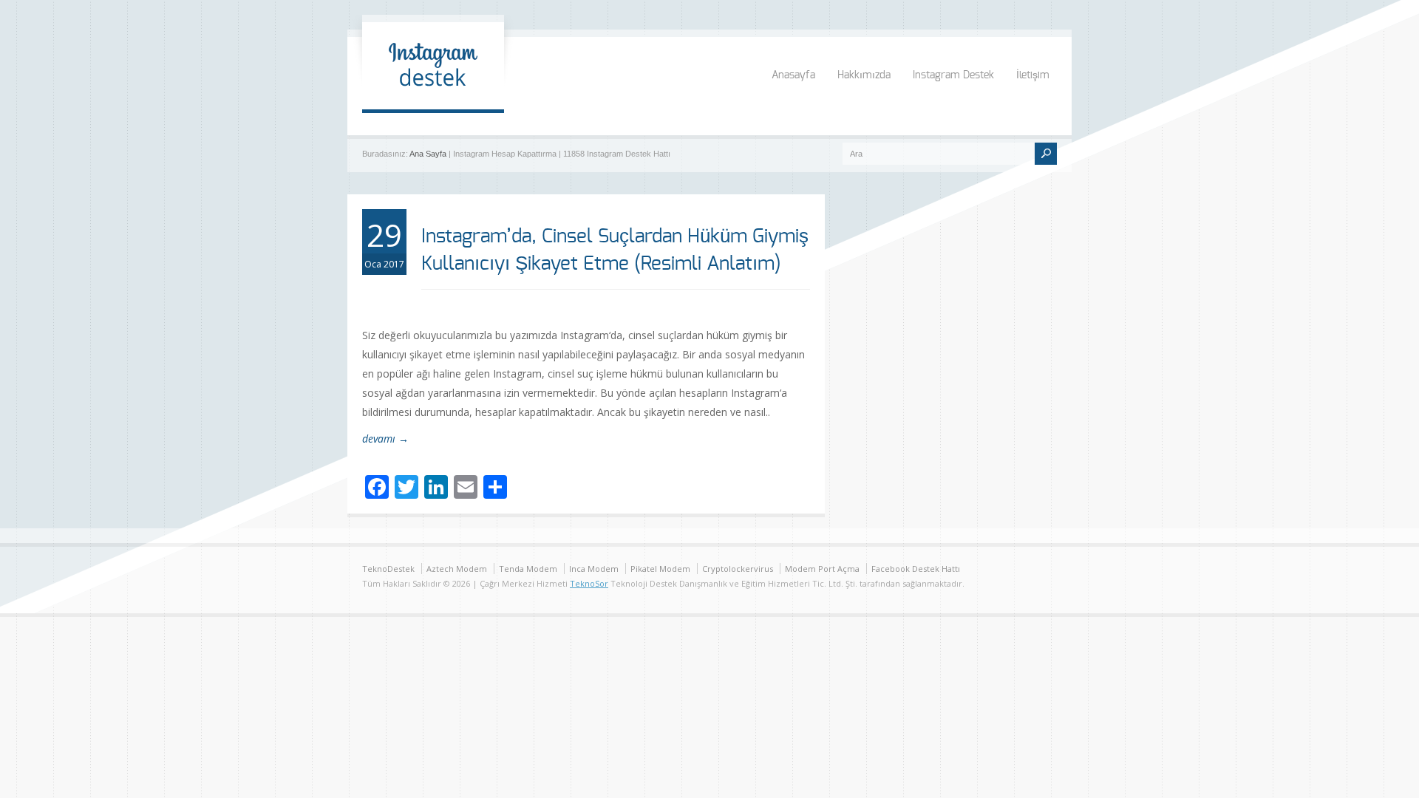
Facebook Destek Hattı (915, 568)
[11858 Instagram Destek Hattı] (433, 94)
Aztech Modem (456, 568)
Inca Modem (594, 568)
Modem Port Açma (822, 568)
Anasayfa (793, 75)
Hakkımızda (864, 75)
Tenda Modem (528, 568)
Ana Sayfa (427, 153)
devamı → (385, 439)
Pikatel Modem (660, 568)
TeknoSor (589, 583)
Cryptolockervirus (737, 568)
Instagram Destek (953, 75)
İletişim (1032, 75)
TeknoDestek (388, 568)
